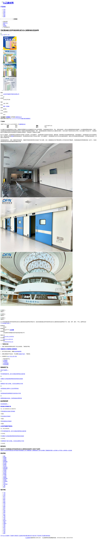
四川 (4, 496)
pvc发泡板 (55, 450)
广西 (4, 516)
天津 (4, 503)
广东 (4, 492)
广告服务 (12, 535)
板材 (4, 24)
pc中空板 (60, 450)
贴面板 (4, 460)
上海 (4, 493)
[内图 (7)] (10, 63)
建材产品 (5, 23)
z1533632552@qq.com (8, 341)
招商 (4, 16)
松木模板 (43, 450)
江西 (4, 526)
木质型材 (5, 484)
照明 (12, 136)
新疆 (4, 533)
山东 (4, 495)
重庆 (4, 499)
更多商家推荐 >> (4, 403)
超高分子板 (3, 450)
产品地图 (43, 535)
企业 (4, 10)
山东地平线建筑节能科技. (7, 426)
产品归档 (39, 535)
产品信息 (3, 6)
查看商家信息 (22, 124)
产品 (4, 9)
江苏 (4, 505)
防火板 (4, 463)
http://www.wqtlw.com (8, 339)
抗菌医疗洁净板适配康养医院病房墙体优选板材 (12, 378)
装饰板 (4, 25)
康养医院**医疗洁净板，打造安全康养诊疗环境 (12, 383)
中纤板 (4, 471)
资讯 (4, 13)
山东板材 (5, 360)
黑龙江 (4, 520)
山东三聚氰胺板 (27, 450)
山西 (4, 519)
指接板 (4, 477)
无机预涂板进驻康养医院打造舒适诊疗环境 (11, 393)
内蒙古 (4, 523)
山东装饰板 (6, 363)
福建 (4, 515)
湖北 (4, 508)
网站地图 (25, 535)
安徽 (4, 522)
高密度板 (5, 478)
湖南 (4, 512)
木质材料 (5, 481)
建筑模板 (5, 461)
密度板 (4, 464)
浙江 (4, 509)
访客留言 (16, 535)
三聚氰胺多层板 (49, 450)
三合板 (4, 475)
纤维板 (4, 474)
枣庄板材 (5, 361)
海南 (4, 506)
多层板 (4, 470)
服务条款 (48, 535)
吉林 (4, 524)
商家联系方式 (18, 117)
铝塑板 (4, 458)
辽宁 (4, 513)
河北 (4, 500)
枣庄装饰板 (6, 364)
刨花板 (4, 479)
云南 (4, 529)
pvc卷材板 (64, 450)
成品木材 (5, 467)
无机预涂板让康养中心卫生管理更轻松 (10, 388)
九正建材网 (28, 537)
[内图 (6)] (10, 76)
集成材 (4, 472)
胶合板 (4, 465)
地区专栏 (34, 535)
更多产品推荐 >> (4, 370)
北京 (4, 498)
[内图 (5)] (10, 90)
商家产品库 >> (7, 323)
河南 (4, 510)
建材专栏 (30, 535)
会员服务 (7, 535)
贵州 (4, 527)
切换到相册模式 (26, 118)
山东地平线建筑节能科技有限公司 (11, 94)
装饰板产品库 (21, 353)
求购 (4, 15)
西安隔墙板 (21, 450)
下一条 (2, 323)
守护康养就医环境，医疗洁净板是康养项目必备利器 (13, 373)
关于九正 (3, 535)
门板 (4, 485)
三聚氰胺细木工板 (36, 450)
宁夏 (4, 531)
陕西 (4, 502)
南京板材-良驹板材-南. (6, 406)
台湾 (4, 530)
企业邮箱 (21, 535)
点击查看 (12, 329)
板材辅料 (5, 468)
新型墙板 (16, 450)
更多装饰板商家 (17, 351)
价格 (4, 12)
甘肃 (4, 517)
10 (18, 118)
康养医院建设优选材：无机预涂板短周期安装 (11, 398)
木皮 (4, 482)
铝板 (4, 456)
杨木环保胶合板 (10, 450)
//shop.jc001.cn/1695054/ (8, 336)
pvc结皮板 (69, 450)
